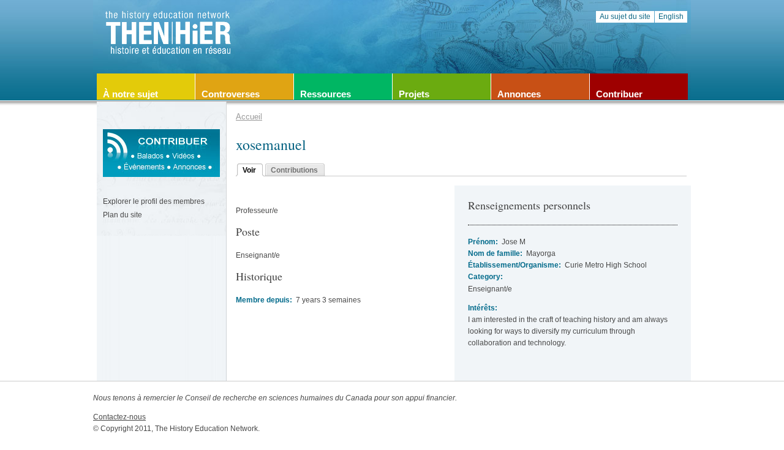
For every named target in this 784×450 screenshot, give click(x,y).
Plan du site (122, 215)
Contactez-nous (119, 417)
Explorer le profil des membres (154, 201)
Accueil (249, 116)
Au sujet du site (625, 16)
